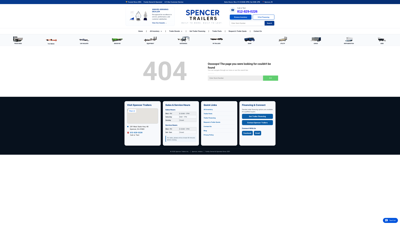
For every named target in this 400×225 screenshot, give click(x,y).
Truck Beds (18, 43)
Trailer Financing (210, 118)
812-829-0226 (247, 11)
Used (382, 43)
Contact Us (258, 31)
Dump (249, 43)
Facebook (247, 133)
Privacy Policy (209, 135)
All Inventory (154, 31)
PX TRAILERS (216, 43)
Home (140, 31)
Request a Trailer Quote (212, 122)
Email (257, 133)
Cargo (316, 43)
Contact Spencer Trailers (257, 123)
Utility (282, 43)
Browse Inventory (240, 17)
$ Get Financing (263, 17)
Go (270, 78)
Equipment (150, 43)
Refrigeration (349, 43)
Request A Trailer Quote (238, 31)
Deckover (117, 43)
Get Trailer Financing (197, 31)
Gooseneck (183, 43)
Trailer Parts (217, 31)
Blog (205, 130)
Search (269, 23)
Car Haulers (84, 43)
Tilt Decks (51, 44)
